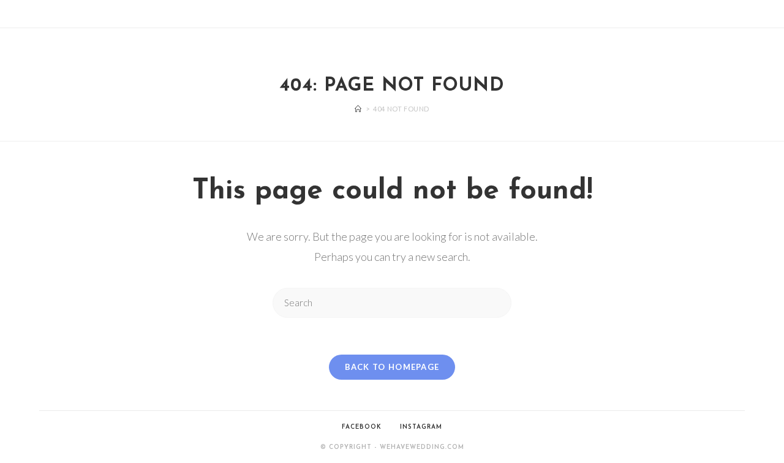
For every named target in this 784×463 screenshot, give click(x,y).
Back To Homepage (392, 367)
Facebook (362, 427)
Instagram (421, 427)
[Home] (358, 109)
